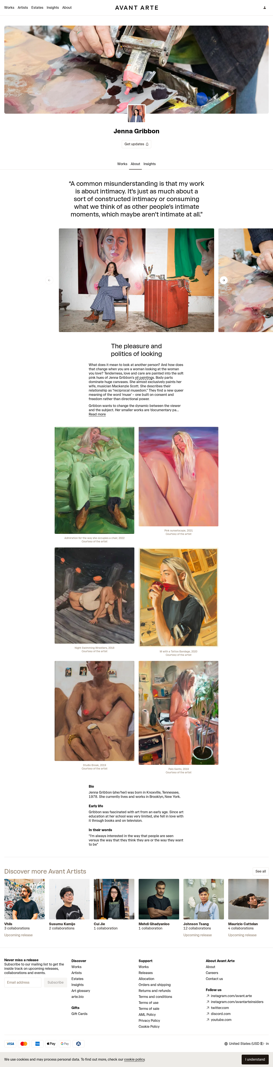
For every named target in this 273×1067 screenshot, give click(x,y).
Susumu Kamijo (62, 924)
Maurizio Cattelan (243, 924)
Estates (37, 8)
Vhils (8, 924)
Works (9, 8)
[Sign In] (265, 8)
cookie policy (134, 1059)
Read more (97, 414)
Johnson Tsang (196, 924)
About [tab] (135, 164)
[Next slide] (224, 280)
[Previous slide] (49, 280)
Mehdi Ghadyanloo (154, 924)
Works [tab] (122, 164)
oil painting (143, 378)
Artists (23, 8)
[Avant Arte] (136, 7)
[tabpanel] (136, 513)
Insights (53, 8)
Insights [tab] (150, 164)
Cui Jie (99, 924)
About (67, 8)
